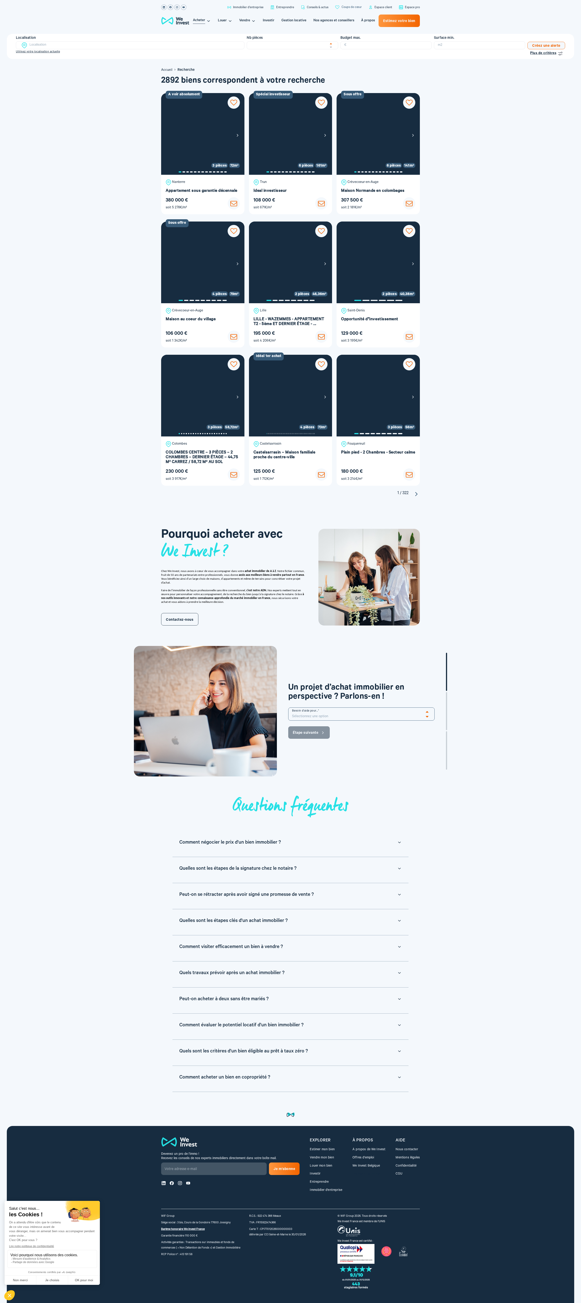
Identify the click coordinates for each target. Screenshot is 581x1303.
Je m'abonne (284, 1169)
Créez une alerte (546, 46)
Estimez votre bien (399, 21)
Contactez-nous (180, 620)
